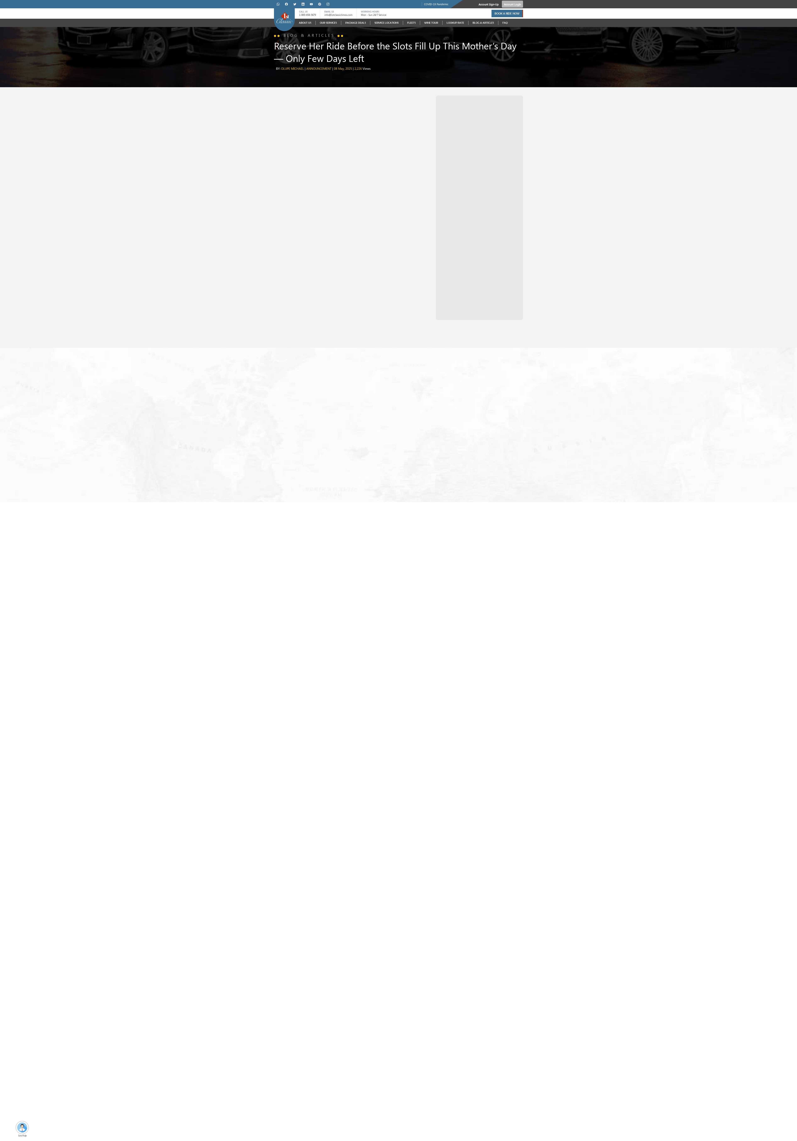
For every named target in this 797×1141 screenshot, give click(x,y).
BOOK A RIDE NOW (507, 13)
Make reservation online (308, 299)
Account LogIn (512, 4)
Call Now (280, 299)
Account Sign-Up (489, 4)
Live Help (22, 1135)
